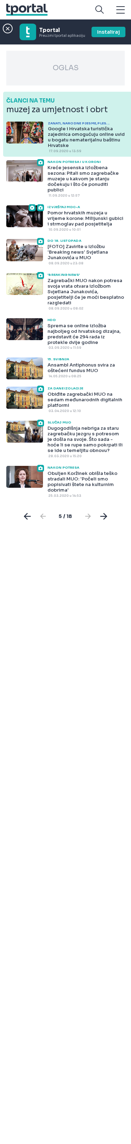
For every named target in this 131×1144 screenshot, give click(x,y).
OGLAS (66, 68)
